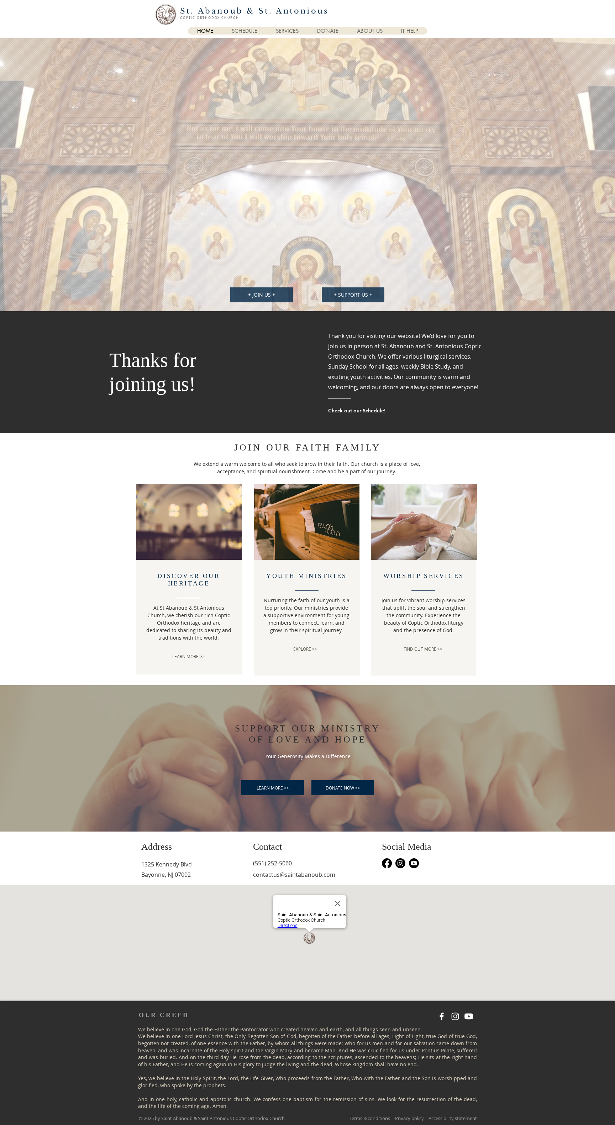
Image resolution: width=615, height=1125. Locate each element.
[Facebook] (387, 863)
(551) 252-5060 (272, 863)
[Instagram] (400, 863)
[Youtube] (414, 863)
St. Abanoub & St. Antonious (254, 11)
